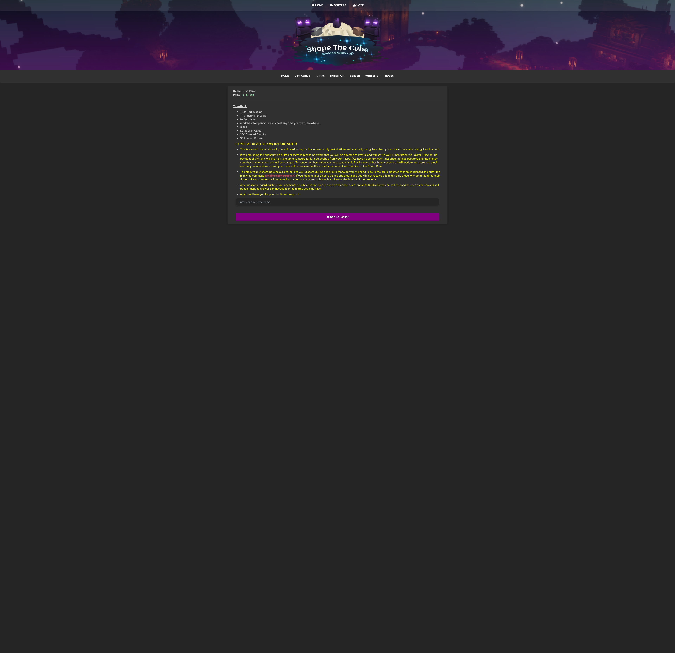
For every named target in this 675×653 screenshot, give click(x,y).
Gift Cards (302, 75)
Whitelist (372, 75)
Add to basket (339, 217)
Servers (339, 5)
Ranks (320, 75)
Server (355, 75)
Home (318, 5)
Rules (389, 75)
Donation (337, 75)
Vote (360, 5)
